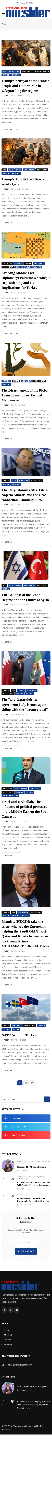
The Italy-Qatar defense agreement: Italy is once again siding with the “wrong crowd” (25, 704)
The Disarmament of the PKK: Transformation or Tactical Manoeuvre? (25, 395)
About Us (8, 1335)
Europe (30, 1177)
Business (21, 1177)
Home (6, 1330)
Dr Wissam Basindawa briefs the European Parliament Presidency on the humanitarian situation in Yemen (32, 1201)
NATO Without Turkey (19, 1035)
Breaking (8, 1344)
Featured (29, 1161)
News (47, 1161)
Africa (20, 1161)
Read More (10, 129)
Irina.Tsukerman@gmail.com (20, 1365)
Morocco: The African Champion (31, 1167)
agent (6, 95)
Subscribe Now (26, 1251)
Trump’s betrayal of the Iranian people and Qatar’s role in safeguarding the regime (26, 86)
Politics (21, 1163)
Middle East (22, 1195)
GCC (36, 1177)
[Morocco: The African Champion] (8, 1165)
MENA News (39, 1161)
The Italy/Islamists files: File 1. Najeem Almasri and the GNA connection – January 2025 (25, 495)
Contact (7, 1340)
